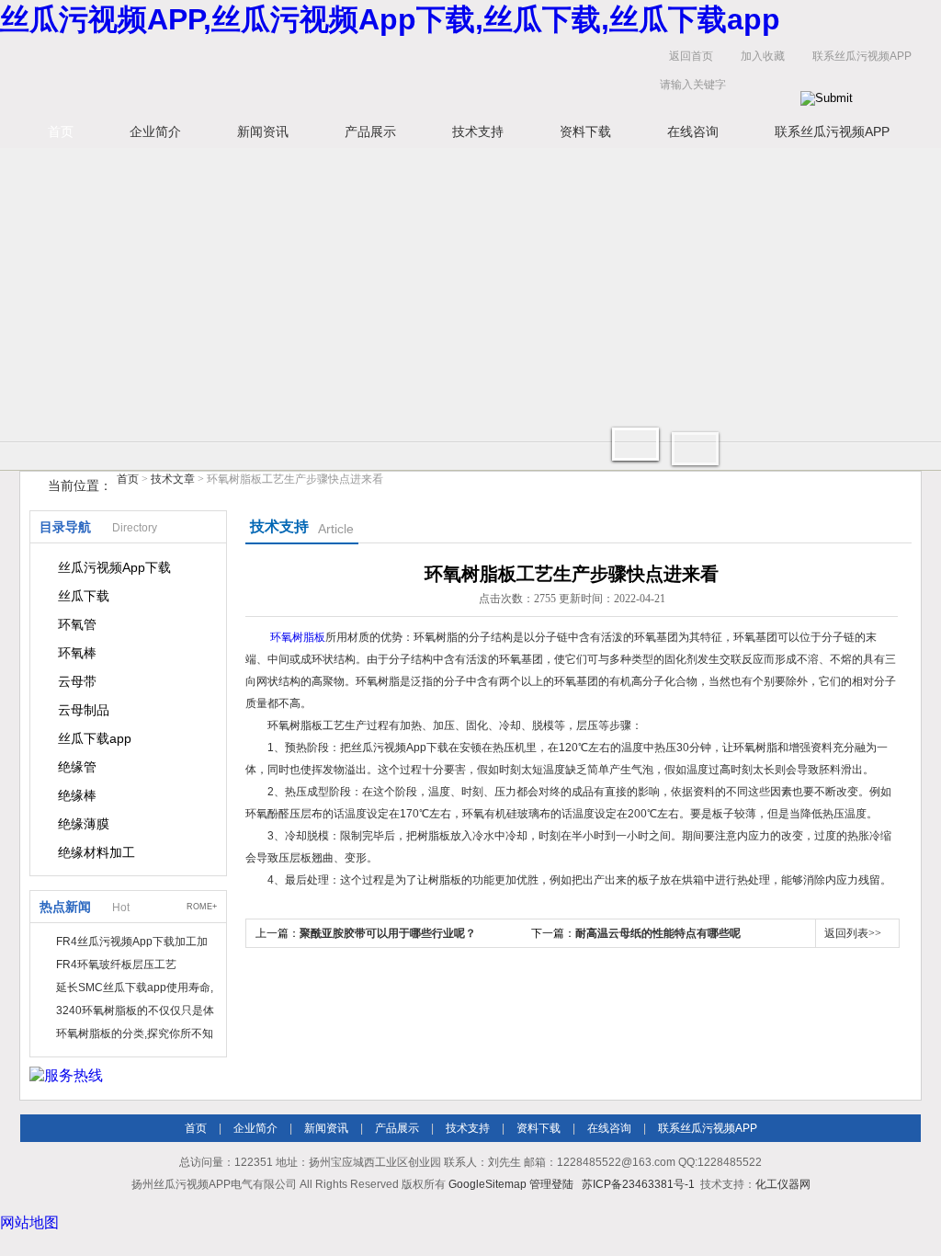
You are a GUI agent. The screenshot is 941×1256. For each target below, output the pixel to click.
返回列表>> (852, 933)
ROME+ (202, 906)
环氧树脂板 (297, 637)
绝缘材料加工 (96, 852)
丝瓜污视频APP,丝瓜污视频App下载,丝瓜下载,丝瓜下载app (390, 19)
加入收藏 (763, 56)
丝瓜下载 (83, 595)
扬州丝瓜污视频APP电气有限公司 (305, 74)
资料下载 (585, 131)
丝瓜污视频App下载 (114, 567)
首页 (61, 131)
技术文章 (173, 479)
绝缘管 (77, 766)
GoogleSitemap (487, 1184)
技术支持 (478, 131)
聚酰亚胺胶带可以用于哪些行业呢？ (388, 933)
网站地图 (29, 1222)
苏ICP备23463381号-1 (638, 1184)
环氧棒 (77, 652)
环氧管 (77, 624)
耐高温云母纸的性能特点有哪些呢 (658, 933)
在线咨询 (693, 131)
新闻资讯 (263, 131)
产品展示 (370, 131)
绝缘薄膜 (83, 823)
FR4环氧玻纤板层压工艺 (116, 964)
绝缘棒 (77, 795)
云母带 (77, 681)
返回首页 (691, 56)
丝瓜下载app (94, 738)
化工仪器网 (783, 1184)
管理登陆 (551, 1184)
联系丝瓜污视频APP (862, 56)
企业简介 (155, 131)
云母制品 (83, 709)
